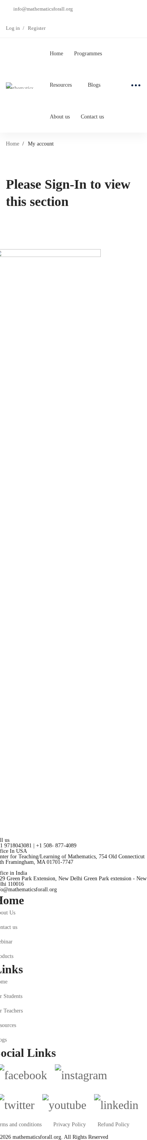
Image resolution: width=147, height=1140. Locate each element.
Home (12, 144)
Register (36, 28)
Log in (13, 28)
